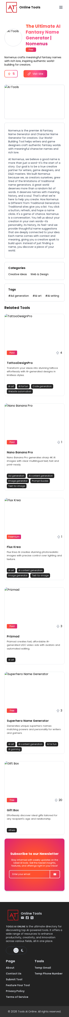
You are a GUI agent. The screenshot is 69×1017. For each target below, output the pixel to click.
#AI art (37, 296)
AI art (11, 386)
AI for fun (23, 386)
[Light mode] (10, 950)
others (11, 830)
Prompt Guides (40, 480)
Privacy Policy (15, 991)
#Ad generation (18, 296)
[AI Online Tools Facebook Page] (27, 917)
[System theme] (16, 950)
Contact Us (13, 973)
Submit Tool (14, 979)
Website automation (19, 391)
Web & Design (40, 274)
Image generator (17, 480)
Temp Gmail (43, 968)
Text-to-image (16, 486)
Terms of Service (17, 997)
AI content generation (41, 475)
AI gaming (14, 749)
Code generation (42, 386)
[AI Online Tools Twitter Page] (32, 917)
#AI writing (52, 296)
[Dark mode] (22, 950)
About (10, 968)
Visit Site (38, 74)
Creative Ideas (17, 274)
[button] (34, 355)
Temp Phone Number (49, 973)
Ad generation (16, 475)
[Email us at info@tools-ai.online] (22, 917)
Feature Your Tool (18, 985)
